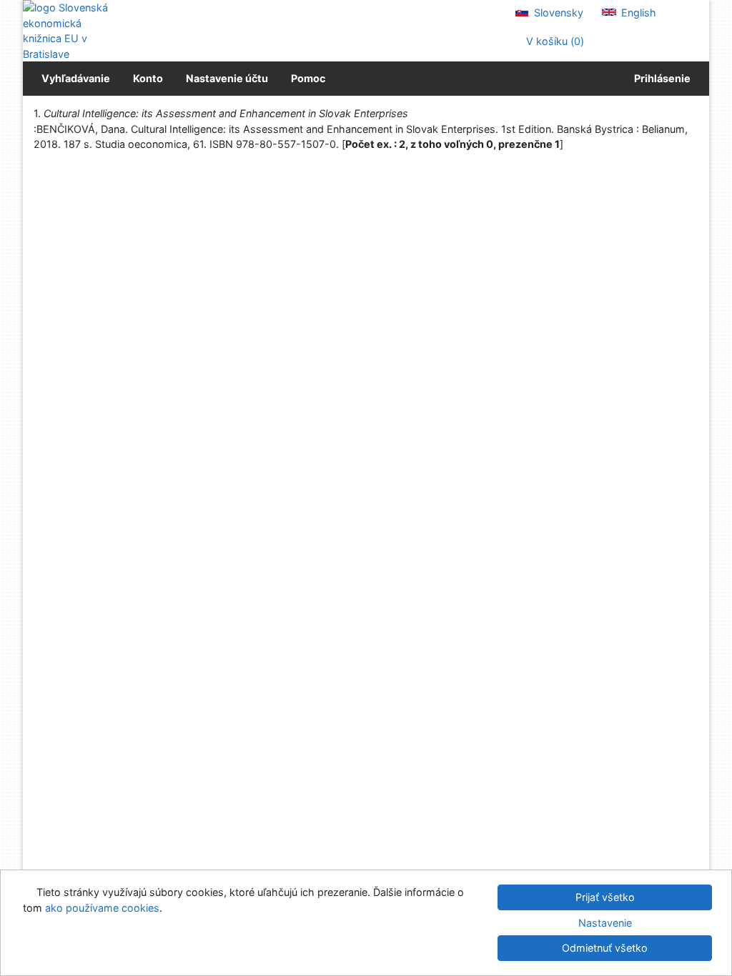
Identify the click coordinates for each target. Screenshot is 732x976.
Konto (148, 78)
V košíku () (553, 41)
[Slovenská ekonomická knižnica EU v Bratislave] (71, 30)
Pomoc (308, 78)
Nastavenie (605, 923)
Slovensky (557, 12)
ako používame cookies (102, 908)
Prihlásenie (660, 78)
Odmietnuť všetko (605, 948)
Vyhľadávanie (75, 78)
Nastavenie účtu (227, 78)
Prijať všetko (605, 897)
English (637, 12)
